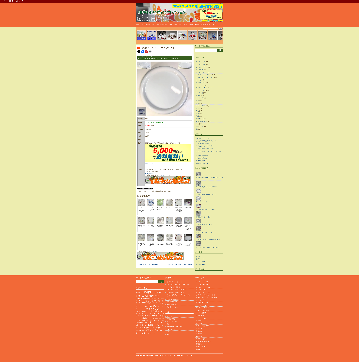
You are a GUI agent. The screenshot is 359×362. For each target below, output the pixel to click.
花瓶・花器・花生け (202, 121)
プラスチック (155, 318)
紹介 (181, 24)
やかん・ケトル (200, 62)
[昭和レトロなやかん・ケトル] (162, 39)
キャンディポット (201, 72)
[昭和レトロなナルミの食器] (152, 39)
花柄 (149, 325)
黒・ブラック (151, 333)
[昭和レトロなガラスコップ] (213, 39)
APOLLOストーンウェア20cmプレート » (180, 264)
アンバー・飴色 (157, 303)
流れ (153, 24)
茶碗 (197, 124)
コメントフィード (201, 261)
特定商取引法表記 (162, 24)
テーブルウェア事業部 (202, 143)
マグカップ (199, 98)
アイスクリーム (200, 64)
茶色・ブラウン (157, 325)
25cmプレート (155, 58)
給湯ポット (199, 118)
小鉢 (197, 100)
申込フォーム (173, 24)
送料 (185, 24)
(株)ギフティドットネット (204, 138)
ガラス (154, 305)
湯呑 (197, 111)
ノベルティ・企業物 (149, 316)
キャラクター (141, 309)
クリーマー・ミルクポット (204, 74)
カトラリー (199, 69)
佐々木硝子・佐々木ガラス (153, 320)
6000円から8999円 (148, 301)
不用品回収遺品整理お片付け (204, 148)
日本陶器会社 (140, 322)
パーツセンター (205, 24)
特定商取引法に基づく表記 (174, 326)
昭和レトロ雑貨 (200, 106)
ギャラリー (170, 316)
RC (161, 301)
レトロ (21, 1)
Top (5, 1)
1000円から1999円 (147, 58)
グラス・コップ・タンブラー (204, 77)
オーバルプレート (145, 306)
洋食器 (11, 1)
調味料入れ (199, 126)
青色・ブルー (153, 330)
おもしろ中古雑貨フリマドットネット (207, 141)
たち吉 (161, 58)
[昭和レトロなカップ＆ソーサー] (172, 39)
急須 (197, 103)
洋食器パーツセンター (202, 163)
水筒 (197, 108)
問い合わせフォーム (173, 321)
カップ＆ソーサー (201, 67)
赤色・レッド (151, 328)
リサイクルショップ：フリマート (206, 146)
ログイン (198, 256)
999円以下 (150, 292)
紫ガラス (147, 322)
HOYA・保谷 (156, 301)
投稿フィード (200, 259)
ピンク (150, 318)
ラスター (139, 320)
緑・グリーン (141, 325)
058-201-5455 (149, 173)
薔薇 (143, 328)
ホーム (138, 24)
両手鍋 (143, 320)
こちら (162, 175)
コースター (199, 80)
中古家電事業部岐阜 (202, 155)
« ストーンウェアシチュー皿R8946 (147, 264)
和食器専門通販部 (201, 158)
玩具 (197, 116)
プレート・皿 (148, 57)
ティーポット (200, 85)
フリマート (169, 355)
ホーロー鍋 (199, 93)
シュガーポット (200, 82)
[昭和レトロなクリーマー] (203, 39)
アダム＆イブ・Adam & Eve (171, 58)
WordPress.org (200, 264)
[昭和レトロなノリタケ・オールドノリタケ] (141, 39)
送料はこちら (149, 163)
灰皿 (197, 113)
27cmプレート (139, 292)
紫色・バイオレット (157, 322)
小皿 (163, 320)
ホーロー (161, 318)
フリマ (214, 24)
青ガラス (144, 330)
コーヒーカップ (151, 308)
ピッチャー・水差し (202, 87)
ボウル (198, 95)
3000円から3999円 (150, 299)
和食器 (16, 1)
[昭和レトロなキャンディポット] (192, 39)
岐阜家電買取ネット (202, 161)
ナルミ (139, 315)
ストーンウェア (152, 311)
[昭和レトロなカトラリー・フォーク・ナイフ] (182, 39)
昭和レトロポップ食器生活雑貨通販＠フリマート (150, 355)
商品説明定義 (146, 24)
